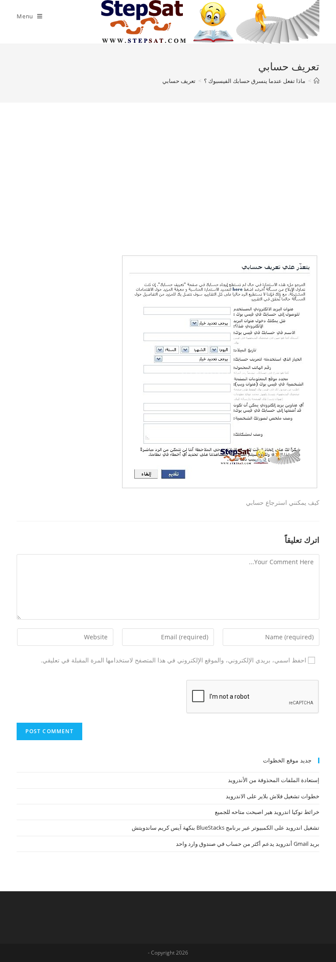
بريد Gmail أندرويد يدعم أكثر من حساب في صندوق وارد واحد (247, 844)
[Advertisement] (168, 190)
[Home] (316, 81)
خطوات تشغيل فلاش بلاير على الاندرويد (272, 796)
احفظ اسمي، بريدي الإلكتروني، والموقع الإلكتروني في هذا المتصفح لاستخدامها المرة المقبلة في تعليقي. (173, 660)
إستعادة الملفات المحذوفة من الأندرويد (273, 780)
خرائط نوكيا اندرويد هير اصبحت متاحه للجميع (267, 812)
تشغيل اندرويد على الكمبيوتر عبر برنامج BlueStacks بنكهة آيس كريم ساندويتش (225, 827)
